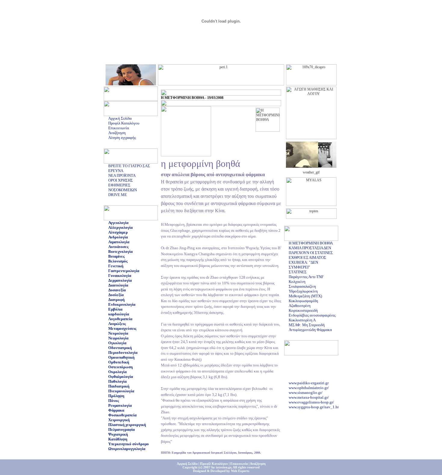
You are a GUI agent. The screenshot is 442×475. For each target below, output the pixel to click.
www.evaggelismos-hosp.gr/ (311, 400)
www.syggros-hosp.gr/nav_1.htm (315, 405)
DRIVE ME (117, 194)
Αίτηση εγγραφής (122, 137)
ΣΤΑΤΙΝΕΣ (298, 272)
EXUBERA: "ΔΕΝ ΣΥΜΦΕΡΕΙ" (303, 264)
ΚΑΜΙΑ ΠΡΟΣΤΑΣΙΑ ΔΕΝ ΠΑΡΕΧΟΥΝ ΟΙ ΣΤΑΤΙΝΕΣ (311, 250)
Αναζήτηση (117, 132)
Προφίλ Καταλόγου (123, 123)
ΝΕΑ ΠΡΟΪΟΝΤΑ (122, 175)
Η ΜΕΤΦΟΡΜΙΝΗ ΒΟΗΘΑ (311, 243)
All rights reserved (246, 467)
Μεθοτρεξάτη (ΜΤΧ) (305, 296)
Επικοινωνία (118, 128)
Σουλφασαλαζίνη (302, 286)
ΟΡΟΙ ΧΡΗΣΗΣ (120, 180)
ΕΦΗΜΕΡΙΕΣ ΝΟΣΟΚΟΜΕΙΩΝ (122, 187)
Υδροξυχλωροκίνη (303, 291)
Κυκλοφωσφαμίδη (303, 301)
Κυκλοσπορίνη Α (302, 320)
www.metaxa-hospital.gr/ (309, 396)
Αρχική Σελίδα (120, 118)
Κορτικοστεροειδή (303, 310)
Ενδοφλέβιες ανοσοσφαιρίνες (312, 315)
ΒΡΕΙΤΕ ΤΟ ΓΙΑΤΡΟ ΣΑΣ (129, 166)
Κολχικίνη (297, 281)
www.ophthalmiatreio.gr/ (309, 386)
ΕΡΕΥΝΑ (115, 170)
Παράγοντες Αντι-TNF (306, 276)
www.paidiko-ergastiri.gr (309, 381)
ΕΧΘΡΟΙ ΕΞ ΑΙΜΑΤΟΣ (307, 257)
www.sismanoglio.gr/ (306, 391)
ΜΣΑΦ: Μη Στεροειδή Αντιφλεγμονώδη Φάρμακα (310, 327)
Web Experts (240, 471)
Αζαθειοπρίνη (300, 305)
